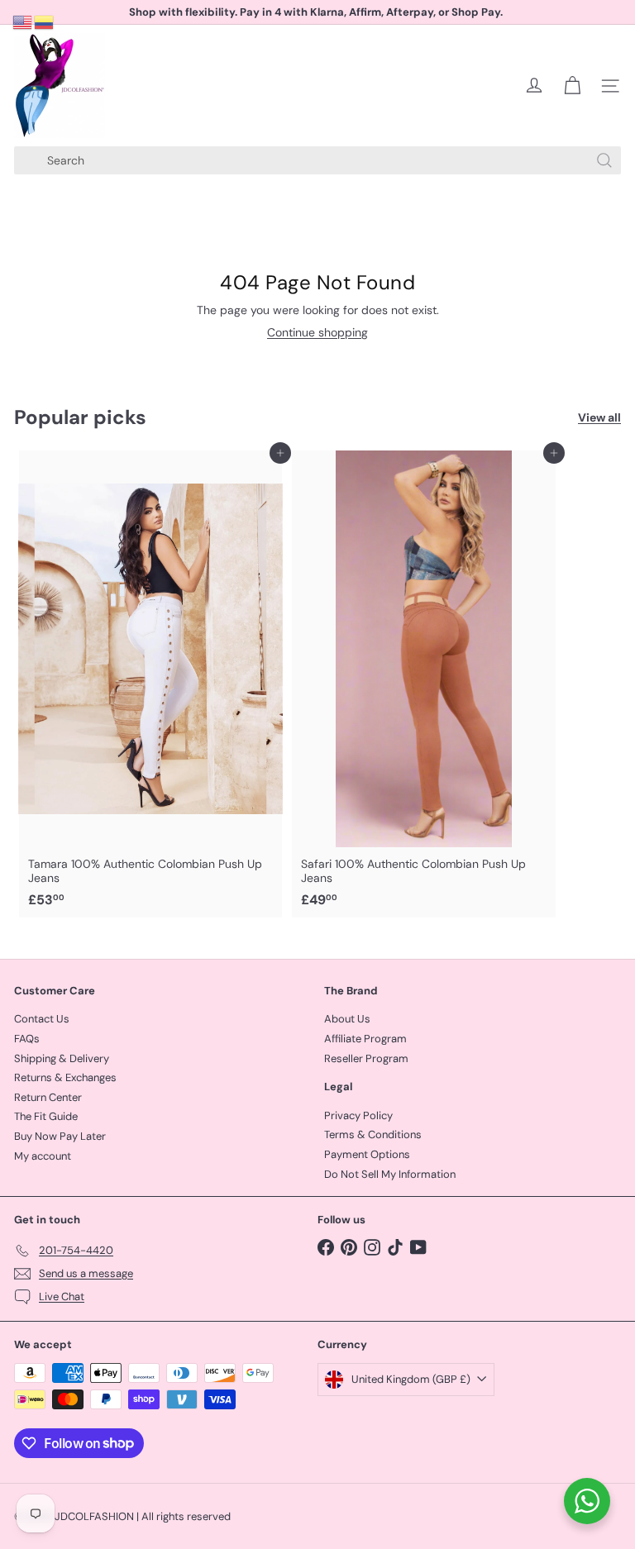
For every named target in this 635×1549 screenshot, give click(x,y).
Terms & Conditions (373, 1134)
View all (599, 418)
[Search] (604, 160)
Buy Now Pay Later (60, 1136)
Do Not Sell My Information (390, 1174)
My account (42, 1156)
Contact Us (41, 1019)
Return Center (48, 1097)
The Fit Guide (46, 1116)
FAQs (27, 1039)
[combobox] (317, 160)
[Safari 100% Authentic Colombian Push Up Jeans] (423, 683)
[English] (23, 21)
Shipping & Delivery (61, 1058)
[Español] (44, 21)
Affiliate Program (365, 1039)
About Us (347, 1019)
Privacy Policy (358, 1115)
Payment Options (367, 1154)
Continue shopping (317, 332)
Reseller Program (366, 1058)
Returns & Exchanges (65, 1077)
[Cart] (572, 86)
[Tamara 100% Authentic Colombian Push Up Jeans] (150, 683)
